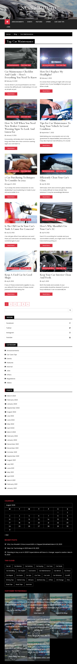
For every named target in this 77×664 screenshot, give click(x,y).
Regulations (11, 379)
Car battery (29, 566)
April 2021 (10, 476)
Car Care (49, 566)
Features (39, 22)
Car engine (21, 571)
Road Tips (9, 584)
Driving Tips (10, 580)
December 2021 (13, 444)
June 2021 (10, 468)
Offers (48, 22)
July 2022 (10, 416)
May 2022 (10, 424)
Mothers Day (41, 580)
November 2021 (12, 448)
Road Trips (19, 584)
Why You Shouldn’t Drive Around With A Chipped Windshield (29, 544)
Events (29, 22)
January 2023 (12, 404)
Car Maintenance (45, 571)
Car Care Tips (59, 22)
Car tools (47, 575)
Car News (67, 571)
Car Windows (57, 575)
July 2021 (10, 464)
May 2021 (10, 472)
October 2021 (12, 452)
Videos (9, 383)
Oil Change (60, 580)
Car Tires (37, 575)
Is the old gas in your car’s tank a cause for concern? (19, 227)
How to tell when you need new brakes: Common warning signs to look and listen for (20, 127)
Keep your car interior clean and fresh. (55, 276)
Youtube (9, 337)
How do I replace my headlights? (51, 73)
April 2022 (10, 428)
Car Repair (9, 575)
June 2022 (11, 420)
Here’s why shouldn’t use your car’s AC (53, 227)
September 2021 (13, 456)
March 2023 (11, 396)
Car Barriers (18, 566)
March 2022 (11, 432)
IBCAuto (31, 580)
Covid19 (67, 575)
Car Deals (59, 566)
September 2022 (13, 408)
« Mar (7, 535)
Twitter (9, 328)
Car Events (32, 571)
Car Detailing (10, 571)
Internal (9, 367)
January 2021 (12, 488)
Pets (68, 580)
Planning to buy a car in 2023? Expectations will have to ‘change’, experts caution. (37, 552)
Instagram (10, 333)
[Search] (70, 310)
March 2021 (11, 480)
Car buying (39, 566)
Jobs (8, 27)
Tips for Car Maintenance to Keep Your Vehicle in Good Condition (55, 126)
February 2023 (12, 400)
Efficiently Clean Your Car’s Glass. (54, 179)
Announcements (18, 22)
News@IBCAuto (38, 8)
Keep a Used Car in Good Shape (18, 276)
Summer (29, 584)
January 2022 (12, 440)
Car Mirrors (57, 571)
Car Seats (19, 575)
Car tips (28, 575)
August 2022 (11, 412)
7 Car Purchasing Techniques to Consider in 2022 (20, 179)
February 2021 (12, 484)
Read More (11, 94)
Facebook (10, 323)
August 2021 (11, 460)
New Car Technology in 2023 (17, 548)
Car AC (8, 566)
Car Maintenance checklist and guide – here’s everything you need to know (21, 74)
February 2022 (12, 436)
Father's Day (21, 580)
